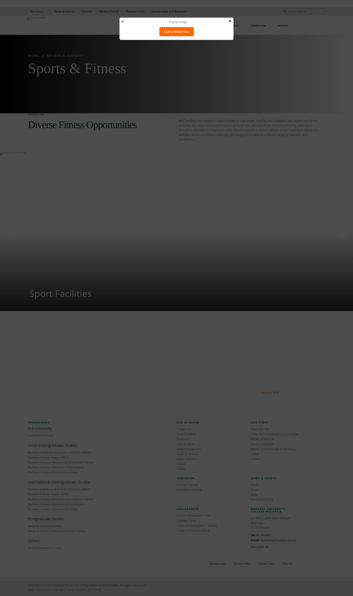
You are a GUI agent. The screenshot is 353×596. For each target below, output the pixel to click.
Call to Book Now (176, 31)
